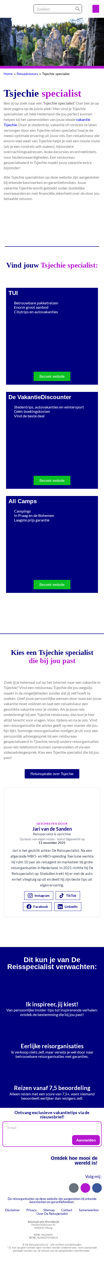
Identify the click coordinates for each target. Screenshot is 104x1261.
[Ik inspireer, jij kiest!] (52, 987)
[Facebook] (97, 1188)
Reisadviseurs (27, 74)
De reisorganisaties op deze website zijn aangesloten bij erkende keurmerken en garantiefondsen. (52, 1200)
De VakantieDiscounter (39, 397)
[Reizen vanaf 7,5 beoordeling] (52, 1070)
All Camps (22, 501)
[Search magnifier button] (77, 9)
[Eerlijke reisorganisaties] (52, 1029)
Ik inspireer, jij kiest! (52, 1004)
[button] (95, 9)
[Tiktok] (74, 1188)
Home (8, 74)
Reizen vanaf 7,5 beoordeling (52, 1087)
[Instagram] (85, 1188)
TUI (13, 293)
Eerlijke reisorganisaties (52, 1045)
